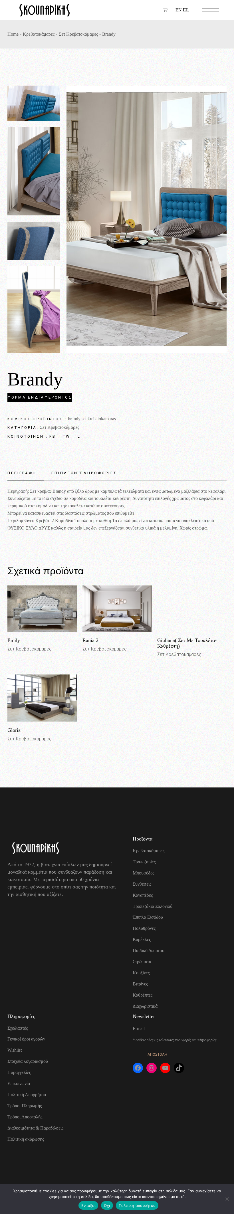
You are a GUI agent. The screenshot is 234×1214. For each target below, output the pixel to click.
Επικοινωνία (18, 1083)
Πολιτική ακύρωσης (25, 1139)
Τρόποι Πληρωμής (24, 1105)
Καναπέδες (143, 895)
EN (178, 9)
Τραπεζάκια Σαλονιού (152, 906)
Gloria (14, 730)
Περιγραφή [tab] (22, 473)
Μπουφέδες (143, 872)
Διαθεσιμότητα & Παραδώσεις (35, 1128)
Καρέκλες (142, 939)
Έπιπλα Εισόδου (148, 917)
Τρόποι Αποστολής (24, 1116)
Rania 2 (90, 640)
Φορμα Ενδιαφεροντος (39, 397)
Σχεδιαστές (17, 1028)
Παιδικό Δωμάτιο (148, 950)
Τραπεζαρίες (144, 861)
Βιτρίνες (140, 983)
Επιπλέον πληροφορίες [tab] (84, 473)
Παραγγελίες (19, 1072)
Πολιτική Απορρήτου (26, 1094)
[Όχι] (227, 1199)
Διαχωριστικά (145, 1006)
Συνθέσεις (142, 884)
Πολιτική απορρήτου (137, 1205)
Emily (13, 640)
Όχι (107, 1205)
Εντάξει (88, 1205)
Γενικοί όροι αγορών (26, 1039)
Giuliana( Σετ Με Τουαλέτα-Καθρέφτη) (187, 643)
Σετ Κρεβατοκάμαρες (59, 427)
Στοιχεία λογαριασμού (27, 1061)
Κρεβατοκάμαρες (148, 850)
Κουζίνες (141, 972)
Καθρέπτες (142, 995)
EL (186, 9)
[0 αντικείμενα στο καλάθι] (165, 10)
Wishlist (14, 1050)
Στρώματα (142, 961)
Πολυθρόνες (144, 928)
